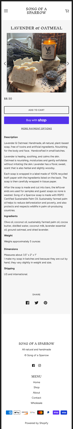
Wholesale (36, 403)
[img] (33, 365)
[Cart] (66, 11)
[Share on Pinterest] (45, 302)
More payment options (36, 128)
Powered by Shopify (36, 423)
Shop (37, 387)
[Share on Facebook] (27, 302)
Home (36, 382)
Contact (36, 397)
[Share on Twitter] (36, 302)
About (36, 392)
